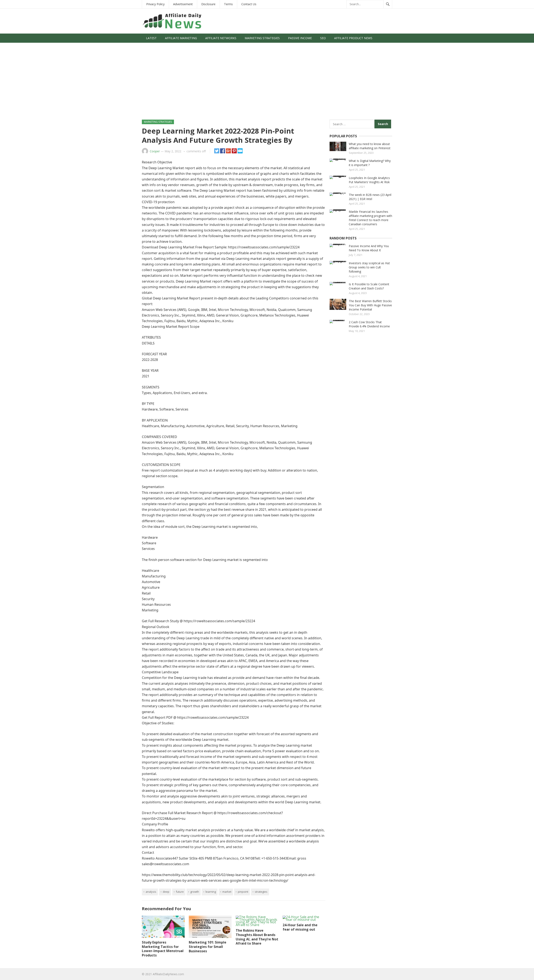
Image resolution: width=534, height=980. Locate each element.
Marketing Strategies (262, 38)
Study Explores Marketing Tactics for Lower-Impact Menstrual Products (163, 948)
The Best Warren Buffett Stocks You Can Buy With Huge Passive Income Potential (370, 305)
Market (226, 892)
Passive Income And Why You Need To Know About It (369, 248)
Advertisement (183, 4)
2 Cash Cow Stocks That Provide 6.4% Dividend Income (369, 324)
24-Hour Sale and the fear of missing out (300, 927)
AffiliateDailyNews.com (168, 974)
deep (166, 892)
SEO (323, 38)
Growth (194, 892)
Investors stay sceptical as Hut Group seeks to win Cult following (369, 267)
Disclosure (208, 4)
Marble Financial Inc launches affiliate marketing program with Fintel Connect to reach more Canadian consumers (370, 218)
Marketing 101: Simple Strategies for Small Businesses (207, 946)
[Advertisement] (267, 83)
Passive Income (300, 38)
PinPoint (243, 892)
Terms (228, 4)
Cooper (155, 151)
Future (180, 892)
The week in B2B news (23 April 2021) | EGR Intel (370, 197)
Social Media (156, 47)
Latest (151, 38)
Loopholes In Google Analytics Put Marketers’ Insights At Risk (369, 180)
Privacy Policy (155, 4)
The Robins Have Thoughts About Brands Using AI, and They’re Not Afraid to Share (257, 937)
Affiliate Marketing (181, 38)
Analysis (151, 892)
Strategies (261, 892)
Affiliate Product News (353, 38)
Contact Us (248, 4)
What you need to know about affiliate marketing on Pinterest (369, 146)
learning (210, 892)
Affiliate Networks (220, 38)
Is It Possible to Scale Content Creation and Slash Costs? (369, 286)
